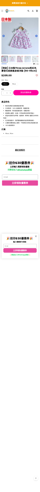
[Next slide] (36, 36)
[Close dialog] (36, 236)
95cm (14, 84)
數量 (2, 89)
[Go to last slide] (3, 36)
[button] (2, 11)
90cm (5, 84)
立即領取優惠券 (20, 183)
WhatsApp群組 (24, 169)
